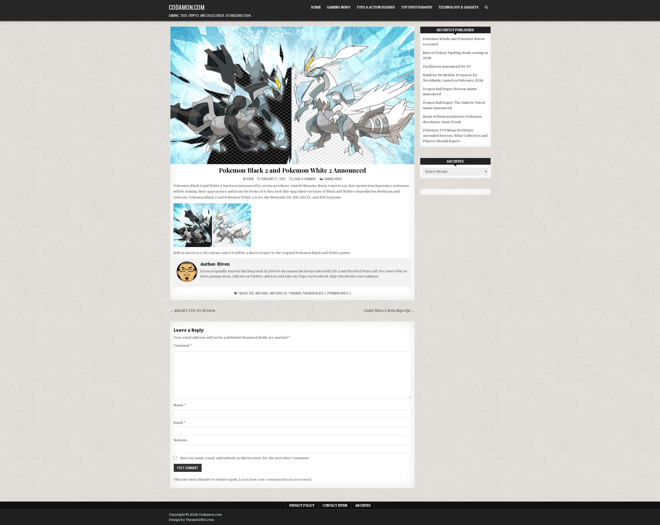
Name (180, 405)
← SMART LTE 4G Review (192, 311)
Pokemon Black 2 (314, 293)
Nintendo (261, 293)
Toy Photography (416, 7)
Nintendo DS (278, 293)
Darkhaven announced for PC (447, 66)
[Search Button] (486, 7)
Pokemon (295, 293)
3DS (251, 293)
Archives (363, 505)
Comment (183, 345)
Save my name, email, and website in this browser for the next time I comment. (244, 458)
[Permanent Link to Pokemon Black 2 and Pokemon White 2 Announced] (292, 95)
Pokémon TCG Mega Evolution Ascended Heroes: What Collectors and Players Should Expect (455, 135)
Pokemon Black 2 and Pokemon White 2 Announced (292, 170)
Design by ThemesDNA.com (191, 520)
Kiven (250, 178)
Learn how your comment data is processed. (275, 479)
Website (180, 440)
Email (179, 423)
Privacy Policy (302, 505)
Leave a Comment (305, 178)
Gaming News (338, 7)
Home (316, 7)
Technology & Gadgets (458, 7)
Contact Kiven (335, 505)
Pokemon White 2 (339, 293)
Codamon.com (187, 7)
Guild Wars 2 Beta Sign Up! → (389, 311)
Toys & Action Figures (376, 7)
